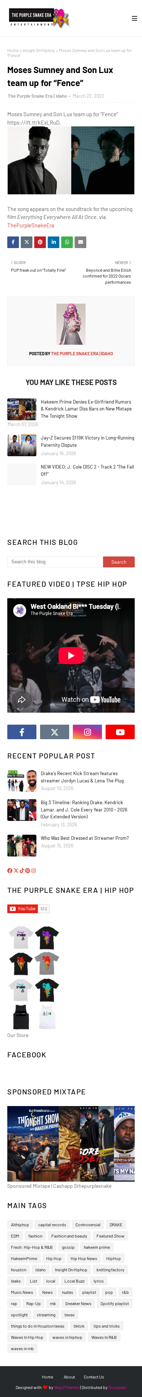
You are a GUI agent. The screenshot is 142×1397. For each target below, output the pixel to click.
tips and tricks (107, 1325)
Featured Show (110, 1235)
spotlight (19, 1314)
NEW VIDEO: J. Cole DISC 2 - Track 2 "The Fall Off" (87, 470)
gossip (68, 1247)
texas (69, 1314)
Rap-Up (33, 1303)
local (50, 1280)
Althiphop (20, 1224)
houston (18, 1269)
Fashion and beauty (69, 1235)
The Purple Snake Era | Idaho (37, 96)
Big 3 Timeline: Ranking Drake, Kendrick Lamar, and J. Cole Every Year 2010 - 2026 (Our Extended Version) (84, 809)
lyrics (99, 1280)
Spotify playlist (114, 1303)
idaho (40, 1269)
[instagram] (87, 732)
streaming (46, 1314)
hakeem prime (97, 1247)
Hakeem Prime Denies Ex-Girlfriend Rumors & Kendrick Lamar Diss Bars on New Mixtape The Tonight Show (86, 409)
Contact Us (94, 1376)
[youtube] (120, 732)
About (69, 1376)
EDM (15, 1235)
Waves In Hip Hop (27, 1337)
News (47, 1292)
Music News (22, 1292)
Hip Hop (54, 1258)
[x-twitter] (54, 732)
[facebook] (21, 732)
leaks (16, 1280)
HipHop (113, 1258)
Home (13, 50)
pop (109, 1292)
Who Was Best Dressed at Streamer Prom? (85, 838)
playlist (89, 1292)
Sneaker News (78, 1303)
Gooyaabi (117, 1387)
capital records (52, 1224)
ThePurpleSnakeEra (30, 225)
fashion (35, 1235)
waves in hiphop (67, 1337)
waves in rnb (22, 1348)
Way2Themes (66, 1387)
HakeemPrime (24, 1258)
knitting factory (110, 1269)
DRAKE (116, 1224)
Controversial (87, 1224)
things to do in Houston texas (37, 1325)
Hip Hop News (84, 1258)
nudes (67, 1292)
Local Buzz (74, 1280)
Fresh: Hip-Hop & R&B (32, 1247)
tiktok (79, 1325)
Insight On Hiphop (39, 50)
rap (14, 1303)
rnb (53, 1303)
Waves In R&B (104, 1337)
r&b (125, 1292)
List (33, 1280)
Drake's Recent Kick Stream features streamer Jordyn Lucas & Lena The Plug (82, 776)
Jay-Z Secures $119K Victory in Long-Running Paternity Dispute (87, 441)
